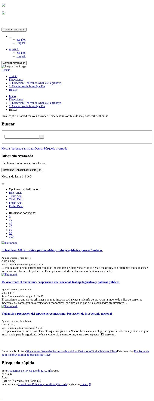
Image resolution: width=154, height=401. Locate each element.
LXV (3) (85, 384)
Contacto (68, 344)
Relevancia (15, 192)
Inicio (12, 96)
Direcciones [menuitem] (16, 79)
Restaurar (8, 169)
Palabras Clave (108, 351)
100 (11, 236)
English (21, 43)
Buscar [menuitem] (13, 89)
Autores (86, 351)
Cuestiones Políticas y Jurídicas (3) (39, 384)
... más (48, 370)
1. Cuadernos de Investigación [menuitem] (27, 86)
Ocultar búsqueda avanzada (51, 148)
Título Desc (16, 199)
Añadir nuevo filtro (26, 169)
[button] (10, 37)
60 (10, 229)
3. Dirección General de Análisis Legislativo (35, 102)
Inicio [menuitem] (13, 76)
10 (10, 219)
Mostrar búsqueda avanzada (18, 148)
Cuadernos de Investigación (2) (26, 370)
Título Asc (15, 196)
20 (10, 223)
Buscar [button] (6, 69)
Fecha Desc (16, 206)
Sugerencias (83, 344)
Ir (41, 136)
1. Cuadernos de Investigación (27, 106)
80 (10, 233)
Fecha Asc (15, 202)
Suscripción (9, 22)
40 (10, 226)
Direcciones (16, 99)
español (21, 39)
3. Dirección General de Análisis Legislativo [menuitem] (35, 83)
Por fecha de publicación (67, 351)
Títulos (95, 351)
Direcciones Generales (39, 351)
